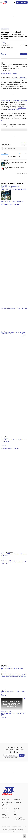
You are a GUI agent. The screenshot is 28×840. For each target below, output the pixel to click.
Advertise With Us (6, 811)
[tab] (4, 153)
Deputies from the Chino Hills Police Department (14, 100)
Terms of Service (6, 808)
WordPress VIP (12, 829)
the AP (2, 120)
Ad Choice (18, 802)
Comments (3, 54)
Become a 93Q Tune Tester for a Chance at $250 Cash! (14, 554)
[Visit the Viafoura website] (24, 173)
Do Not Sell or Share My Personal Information (7, 804)
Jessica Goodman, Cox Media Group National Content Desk (7, 45)
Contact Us (17, 808)
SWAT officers (22, 108)
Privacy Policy (5, 799)
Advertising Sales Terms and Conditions (19, 818)
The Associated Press (14, 110)
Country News (4, 666)
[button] (14, 27)
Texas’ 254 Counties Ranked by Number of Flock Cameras (14, 440)
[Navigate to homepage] (7, 2)
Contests (3, 552)
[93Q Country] (8, 795)
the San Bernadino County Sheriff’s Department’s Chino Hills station (14, 78)
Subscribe (22, 755)
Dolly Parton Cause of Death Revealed (12, 668)
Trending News (4, 29)
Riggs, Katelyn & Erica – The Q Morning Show (13, 692)
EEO (15, 815)
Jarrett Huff (6, 438)
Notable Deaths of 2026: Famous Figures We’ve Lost (13, 713)
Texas (2, 438)
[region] (14, 158)
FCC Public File (6, 818)
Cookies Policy (18, 799)
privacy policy (15, 757)
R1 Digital (4, 815)
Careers (16, 811)
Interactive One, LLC (16, 826)
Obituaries (3, 711)
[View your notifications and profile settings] (14, 2)
